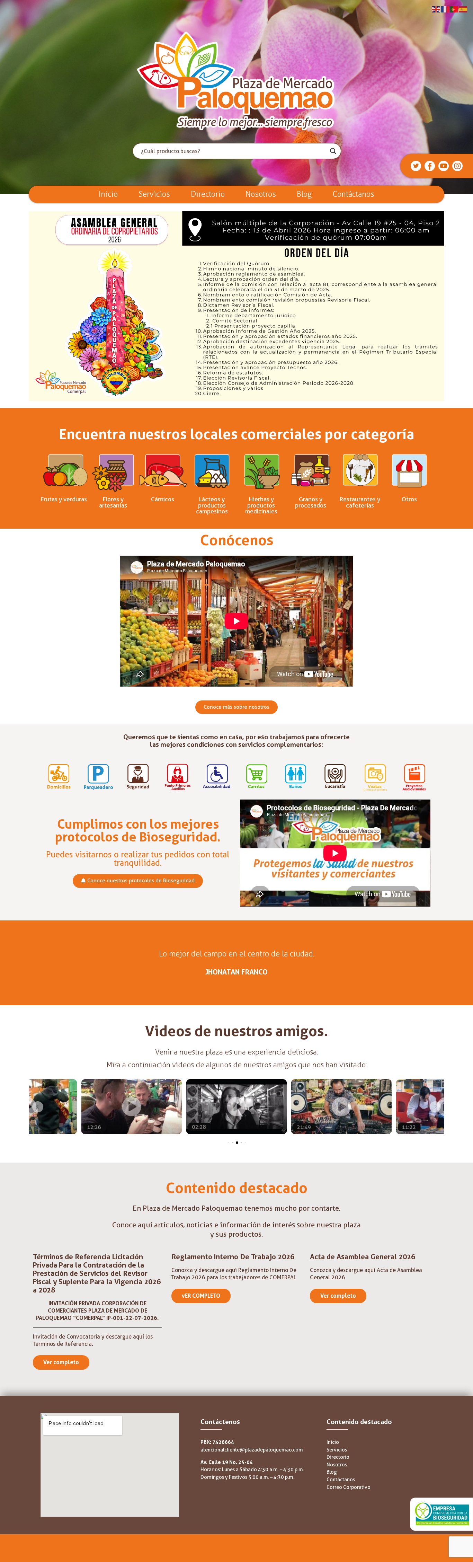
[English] (436, 9)
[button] (37, 1106)
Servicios (154, 194)
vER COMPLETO (201, 1295)
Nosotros (261, 194)
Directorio (208, 194)
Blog (304, 194)
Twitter (419, 163)
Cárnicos (162, 499)
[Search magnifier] (333, 151)
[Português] (454, 9)
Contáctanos (353, 194)
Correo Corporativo (349, 1487)
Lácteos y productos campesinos (212, 505)
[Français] (445, 9)
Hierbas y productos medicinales (261, 505)
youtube (448, 163)
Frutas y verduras (64, 499)
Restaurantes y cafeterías (359, 502)
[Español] (463, 9)
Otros (409, 499)
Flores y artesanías (113, 502)
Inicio (108, 194)
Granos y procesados (310, 502)
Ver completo (61, 1362)
